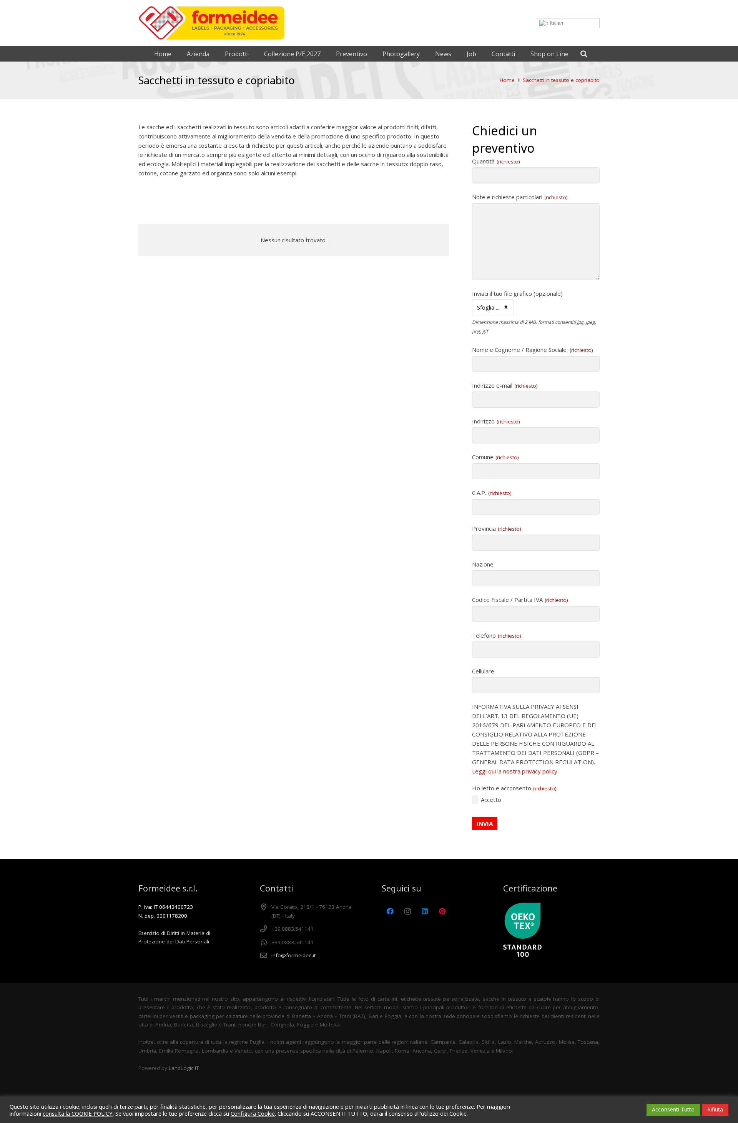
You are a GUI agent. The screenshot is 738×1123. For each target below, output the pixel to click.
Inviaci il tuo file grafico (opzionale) (517, 293)
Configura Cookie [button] (253, 1113)
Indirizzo (496, 421)
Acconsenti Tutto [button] (673, 1109)
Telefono (496, 635)
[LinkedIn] (425, 911)
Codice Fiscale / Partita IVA (520, 599)
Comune (495, 457)
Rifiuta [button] (715, 1109)
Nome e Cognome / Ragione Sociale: (532, 349)
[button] (584, 54)
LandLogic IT (184, 1068)
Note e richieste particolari (520, 197)
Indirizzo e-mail (505, 385)
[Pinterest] (442, 911)
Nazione (483, 564)
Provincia (496, 528)
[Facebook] (390, 911)
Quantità (496, 161)
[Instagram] (407, 911)
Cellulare (483, 671)
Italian (555, 23)
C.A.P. (492, 493)
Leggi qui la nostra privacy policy (514, 771)
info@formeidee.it (293, 955)
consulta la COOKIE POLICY (78, 1113)
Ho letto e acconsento (514, 788)
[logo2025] (211, 23)
